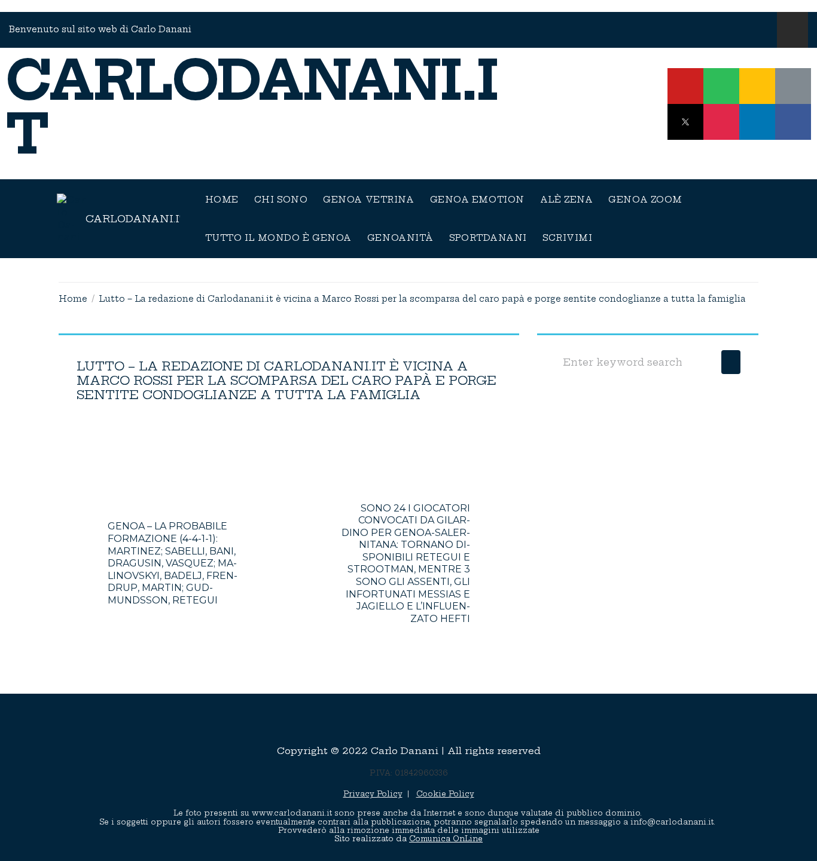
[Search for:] (635, 362)
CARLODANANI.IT (252, 107)
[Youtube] (685, 86)
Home (73, 298)
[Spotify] (721, 86)
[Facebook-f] (793, 122)
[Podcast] (757, 86)
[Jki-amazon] (793, 86)
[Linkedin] (757, 122)
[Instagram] (721, 122)
